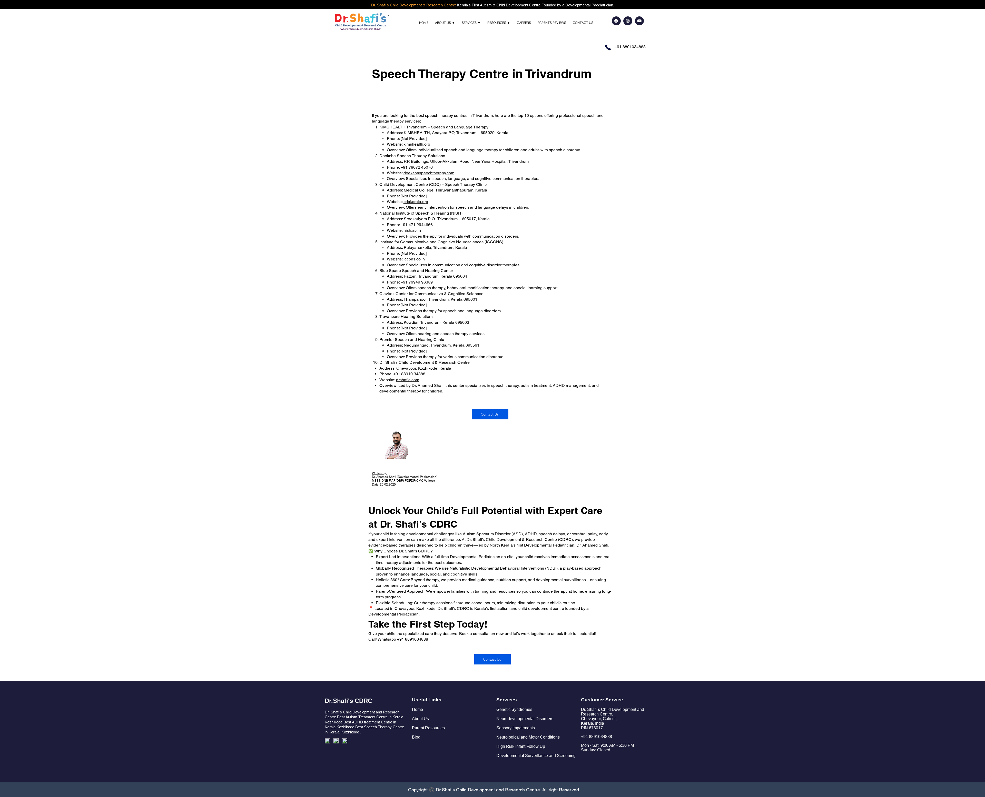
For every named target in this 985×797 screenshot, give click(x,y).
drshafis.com (407, 379)
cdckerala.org (415, 201)
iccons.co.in (414, 259)
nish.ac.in (412, 230)
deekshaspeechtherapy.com (428, 172)
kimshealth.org (416, 144)
